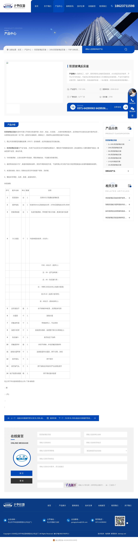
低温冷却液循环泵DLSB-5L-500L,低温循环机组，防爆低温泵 (38, 418)
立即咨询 (117, 107)
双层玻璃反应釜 (40, 50)
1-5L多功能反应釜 (114, 161)
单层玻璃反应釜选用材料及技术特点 (118, 218)
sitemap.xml (122, 534)
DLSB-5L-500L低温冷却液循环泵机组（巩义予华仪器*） (85, 418)
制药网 (107, 534)
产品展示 (62, 505)
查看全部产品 (110, 171)
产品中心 (58, 6)
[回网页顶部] (132, 116)
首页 (36, 6)
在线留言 (92, 6)
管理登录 (114, 534)
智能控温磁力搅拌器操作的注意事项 (118, 204)
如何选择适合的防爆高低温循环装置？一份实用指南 (118, 211)
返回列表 (53, 418)
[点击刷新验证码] (70, 485)
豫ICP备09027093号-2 (61, 534)
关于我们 (47, 6)
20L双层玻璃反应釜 (114, 158)
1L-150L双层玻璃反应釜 (116, 144)
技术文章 (81, 6)
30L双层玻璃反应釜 (114, 154)
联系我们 (103, 6)
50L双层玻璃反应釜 (114, 151)
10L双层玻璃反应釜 (114, 165)
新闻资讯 (70, 6)
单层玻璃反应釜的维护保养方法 (116, 198)
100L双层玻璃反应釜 (57, 50)
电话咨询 (132, 103)
